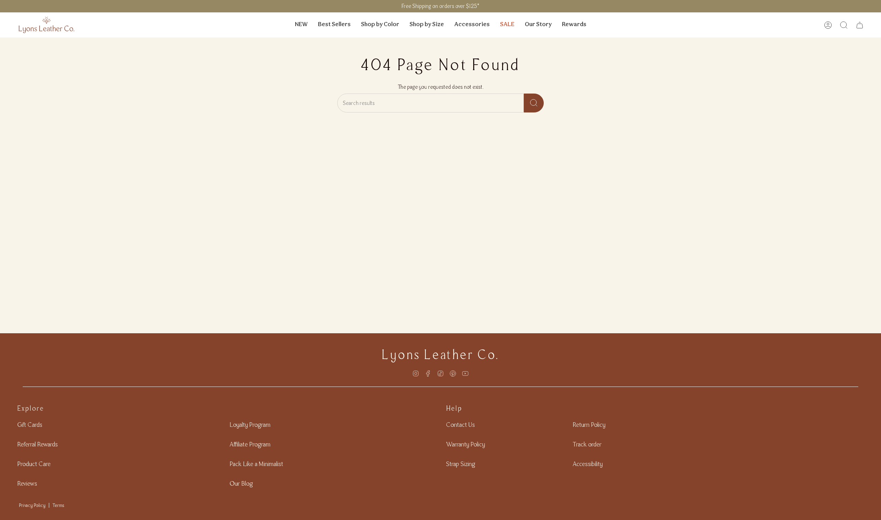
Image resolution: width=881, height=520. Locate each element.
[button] (380, 25)
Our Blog (241, 483)
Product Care (34, 464)
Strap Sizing (460, 464)
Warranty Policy (465, 444)
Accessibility (588, 464)
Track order (587, 444)
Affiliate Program (250, 444)
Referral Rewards (37, 444)
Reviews (27, 483)
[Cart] (860, 25)
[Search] (534, 103)
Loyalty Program (250, 425)
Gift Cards (29, 425)
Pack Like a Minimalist (256, 464)
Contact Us (460, 425)
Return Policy (589, 425)
